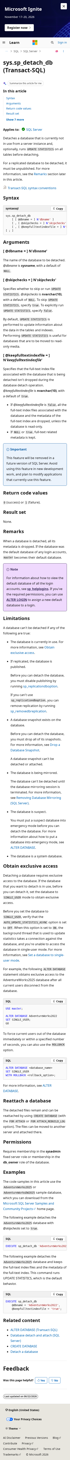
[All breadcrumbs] (6, 51)
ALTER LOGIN (16, 600)
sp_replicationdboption (40, 686)
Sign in (62, 42)
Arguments (13, 103)
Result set (12, 113)
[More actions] (63, 51)
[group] (35, 223)
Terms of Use (51, 1449)
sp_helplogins (37, 589)
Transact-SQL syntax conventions (32, 188)
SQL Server (30, 51)
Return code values (18, 108)
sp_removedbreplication (28, 711)
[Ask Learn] (57, 51)
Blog (56, 1438)
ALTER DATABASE (22, 847)
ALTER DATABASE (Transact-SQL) (33, 1330)
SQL (16, 51)
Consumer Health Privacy (19, 1449)
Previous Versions (36, 1438)
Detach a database (24, 1352)
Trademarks (10, 1454)
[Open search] (52, 42)
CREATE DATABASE (23, 1346)
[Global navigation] (4, 42)
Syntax (10, 98)
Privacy (26, 1443)
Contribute (10, 1443)
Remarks (40, 174)
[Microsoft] (35, 42)
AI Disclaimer (11, 1438)
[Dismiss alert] (64, 6)
